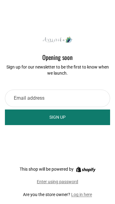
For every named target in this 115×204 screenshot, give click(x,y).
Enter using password (57, 181)
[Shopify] (85, 169)
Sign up (57, 117)
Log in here (81, 194)
